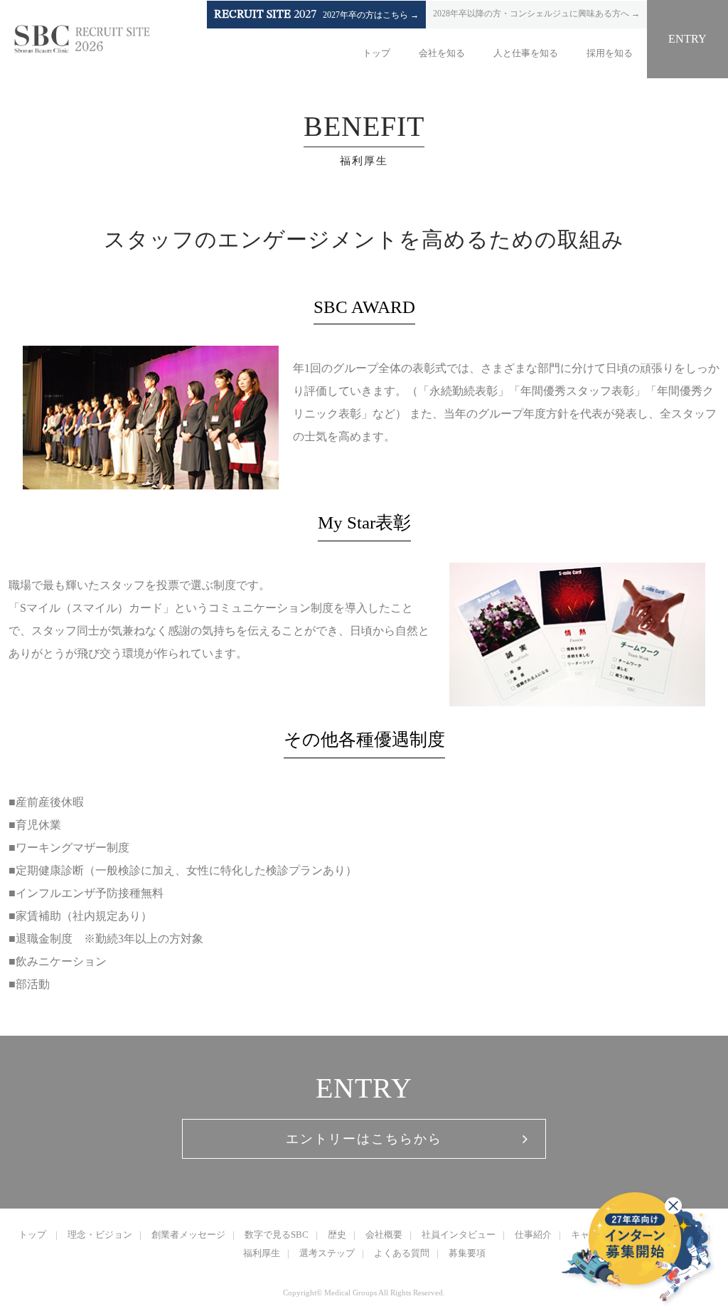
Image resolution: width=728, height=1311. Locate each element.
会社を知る (442, 53)
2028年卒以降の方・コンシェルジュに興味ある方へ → (536, 13)
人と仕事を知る (525, 53)
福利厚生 (261, 1253)
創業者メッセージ (188, 1234)
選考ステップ (327, 1253)
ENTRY (687, 39)
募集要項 (467, 1253)
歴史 (337, 1234)
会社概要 (383, 1234)
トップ (376, 53)
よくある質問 (401, 1253)
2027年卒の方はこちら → (316, 14)
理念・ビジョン (100, 1234)
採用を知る (610, 53)
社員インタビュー (459, 1234)
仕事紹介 (533, 1234)
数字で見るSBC (277, 1234)
